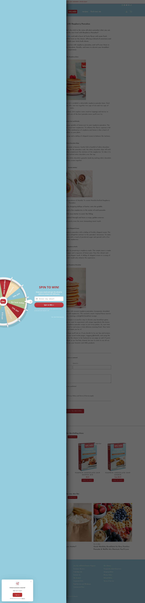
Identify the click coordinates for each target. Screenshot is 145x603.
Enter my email (46, 299)
